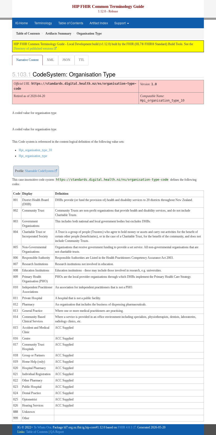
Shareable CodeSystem (39, 171)
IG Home (21, 23)
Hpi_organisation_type (33, 156)
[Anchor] (120, 74)
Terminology (43, 23)
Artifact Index (99, 23)
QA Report (57, 432)
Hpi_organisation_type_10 (35, 150)
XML (50, 60)
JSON (66, 60)
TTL (81, 60)
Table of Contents (70, 23)
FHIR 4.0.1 (125, 427)
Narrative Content (27, 60)
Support (120, 23)
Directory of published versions (33, 48)
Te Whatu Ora (42, 427)
